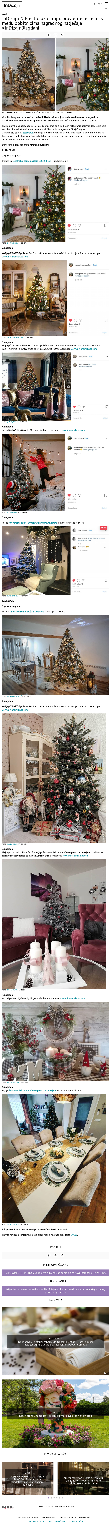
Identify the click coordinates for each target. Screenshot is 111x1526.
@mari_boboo (12, 422)
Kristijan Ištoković (14, 696)
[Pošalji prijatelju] (62, 35)
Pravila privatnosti (36, 1521)
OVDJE (74, 1234)
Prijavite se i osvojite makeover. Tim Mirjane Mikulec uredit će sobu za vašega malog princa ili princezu (55, 1290)
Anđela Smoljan (13, 1225)
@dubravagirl (12, 243)
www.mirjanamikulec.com (15, 256)
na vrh (106, 1507)
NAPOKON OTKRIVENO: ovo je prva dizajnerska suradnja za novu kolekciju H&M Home (55, 1273)
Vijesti (4, 14)
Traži (107, 9)
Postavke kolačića (75, 1521)
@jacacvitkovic (12, 596)
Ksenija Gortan (13, 1082)
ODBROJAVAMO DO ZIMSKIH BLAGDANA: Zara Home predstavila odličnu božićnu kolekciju (28, 1480)
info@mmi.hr (51, 1517)
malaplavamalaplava (15, 337)
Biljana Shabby (13, 844)
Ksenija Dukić (12, 990)
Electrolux (28, 132)
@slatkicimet (12, 512)
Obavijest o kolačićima (56, 1521)
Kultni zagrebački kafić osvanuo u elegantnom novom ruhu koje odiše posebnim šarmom (83, 1480)
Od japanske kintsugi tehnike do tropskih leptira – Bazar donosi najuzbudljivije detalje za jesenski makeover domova (55, 1343)
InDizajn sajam (55, 1338)
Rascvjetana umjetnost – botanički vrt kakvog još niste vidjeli (55, 1415)
